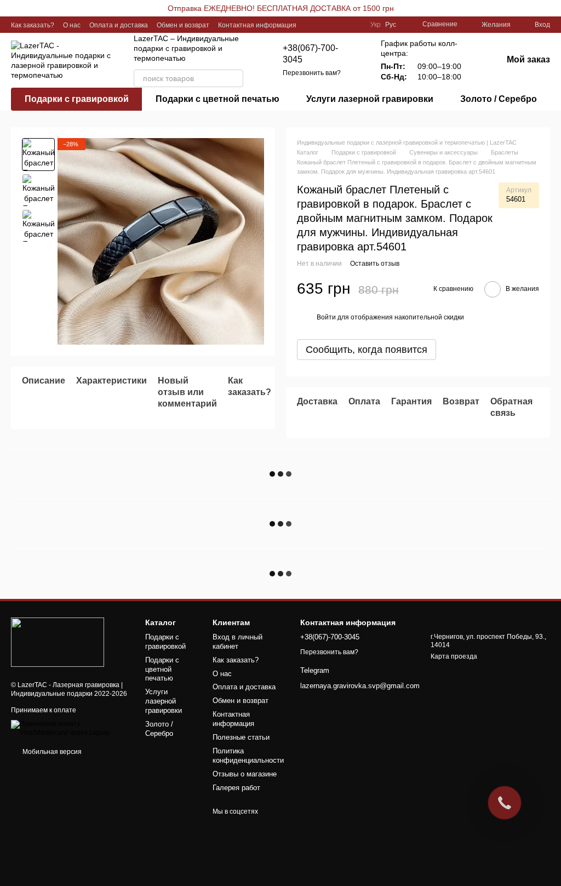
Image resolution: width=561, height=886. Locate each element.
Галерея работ (236, 788)
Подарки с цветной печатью (217, 99)
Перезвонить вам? (312, 73)
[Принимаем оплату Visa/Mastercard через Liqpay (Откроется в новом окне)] (70, 728)
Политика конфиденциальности (248, 755)
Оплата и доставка (118, 25)
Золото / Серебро (498, 99)
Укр (375, 24)
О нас (72, 25)
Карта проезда (454, 656)
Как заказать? (32, 25)
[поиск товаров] (234, 78)
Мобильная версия (51, 752)
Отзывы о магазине (245, 774)
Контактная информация (257, 25)
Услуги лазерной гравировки (369, 99)
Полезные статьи (241, 737)
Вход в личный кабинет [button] (237, 641)
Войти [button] (326, 317)
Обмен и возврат (183, 25)
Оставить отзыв (374, 263)
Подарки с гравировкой (77, 99)
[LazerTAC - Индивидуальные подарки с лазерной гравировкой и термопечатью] (57, 641)
